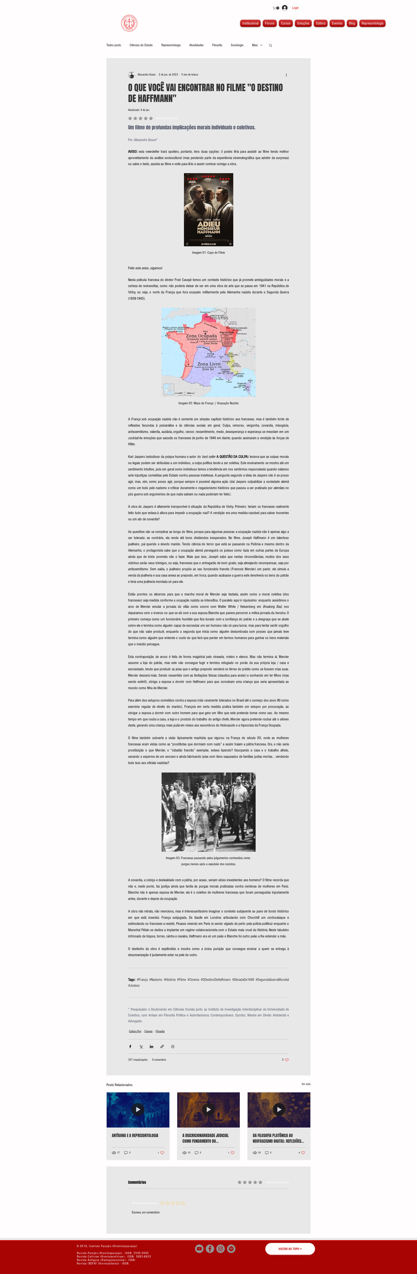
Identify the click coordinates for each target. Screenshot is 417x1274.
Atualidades (196, 45)
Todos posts (113, 45)
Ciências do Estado (141, 45)
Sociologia (237, 45)
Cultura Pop (135, 1031)
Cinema (148, 1031)
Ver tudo (306, 1084)
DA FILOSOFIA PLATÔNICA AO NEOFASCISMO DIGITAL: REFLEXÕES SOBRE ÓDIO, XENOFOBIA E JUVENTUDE (277, 1138)
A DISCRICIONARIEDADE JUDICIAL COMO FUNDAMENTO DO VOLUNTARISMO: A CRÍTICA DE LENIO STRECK (207, 1138)
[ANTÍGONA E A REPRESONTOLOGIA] (138, 1110)
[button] (276, 8)
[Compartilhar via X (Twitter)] (141, 1046)
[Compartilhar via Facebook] (130, 1046)
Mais (255, 45)
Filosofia (217, 45)
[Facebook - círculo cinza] (210, 1248)
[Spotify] (231, 1248)
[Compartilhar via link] (162, 1046)
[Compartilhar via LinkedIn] (151, 1046)
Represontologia (171, 45)
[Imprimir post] (173, 1046)
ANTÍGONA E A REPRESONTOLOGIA (135, 1135)
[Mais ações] (286, 74)
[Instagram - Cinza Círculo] (220, 1248)
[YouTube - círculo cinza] (199, 1248)
